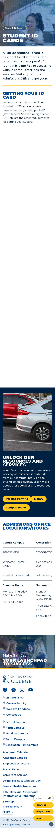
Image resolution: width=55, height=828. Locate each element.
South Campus (15, 739)
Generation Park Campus (21, 745)
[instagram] (22, 690)
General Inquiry (16, 703)
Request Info (43, 811)
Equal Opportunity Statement (16, 824)
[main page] (11, 5)
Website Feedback (18, 709)
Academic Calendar (16, 752)
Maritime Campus (17, 733)
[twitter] (13, 690)
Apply (39, 818)
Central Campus (15, 722)
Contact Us (13, 714)
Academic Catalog (15, 757)
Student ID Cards (13, 28)
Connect (41, 805)
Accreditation (12, 769)
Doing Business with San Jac (22, 780)
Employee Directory (16, 763)
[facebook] (5, 690)
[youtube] (30, 690)
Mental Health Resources (19, 786)
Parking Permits (17, 498)
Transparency (11, 806)
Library (38, 498)
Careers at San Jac (15, 775)
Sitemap (8, 801)
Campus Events (16, 507)
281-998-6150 (15, 697)
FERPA (6, 812)
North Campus (15, 727)
